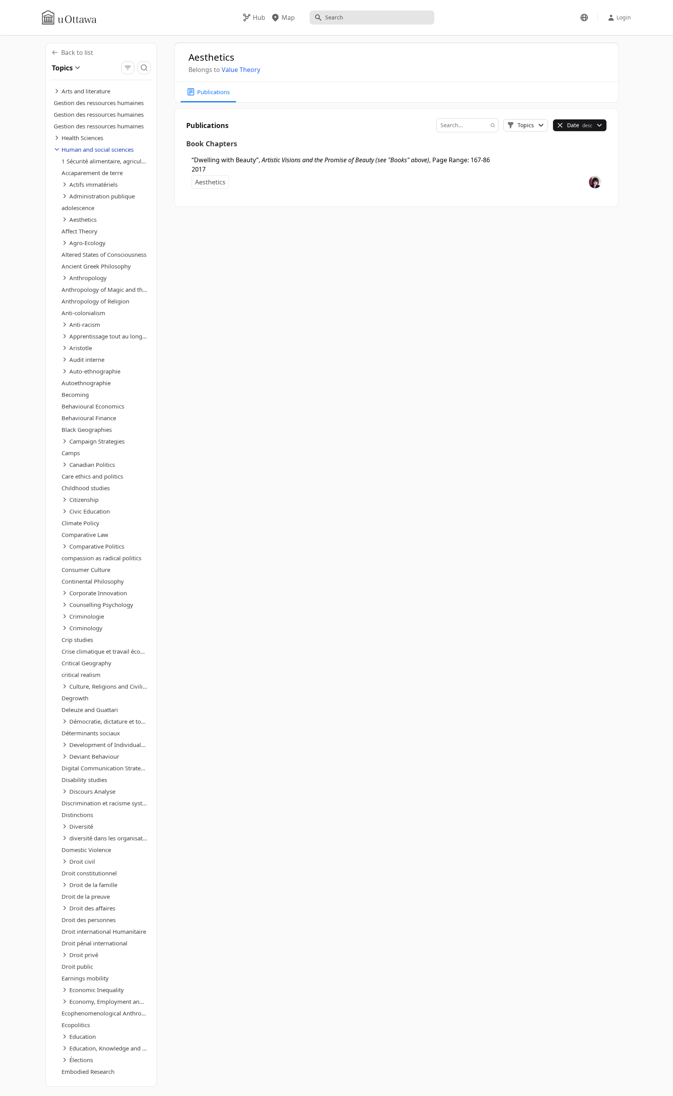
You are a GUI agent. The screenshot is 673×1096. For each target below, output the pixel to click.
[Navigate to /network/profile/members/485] (595, 182)
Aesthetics (210, 182)
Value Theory (241, 69)
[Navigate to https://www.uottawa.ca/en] (69, 17)
